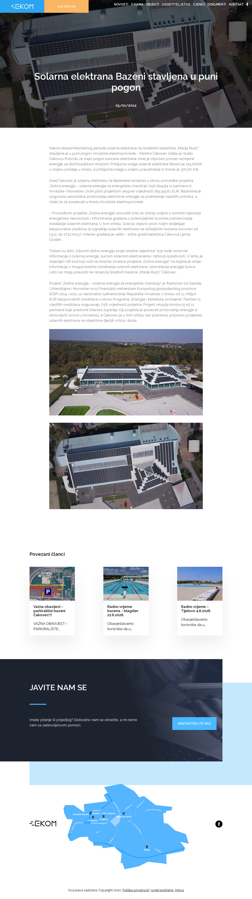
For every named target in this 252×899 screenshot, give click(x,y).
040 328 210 (66, 6)
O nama (137, 4)
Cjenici (199, 4)
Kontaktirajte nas (194, 723)
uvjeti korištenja (162, 890)
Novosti (121, 4)
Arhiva (179, 890)
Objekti (152, 4)
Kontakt (236, 4)
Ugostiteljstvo (176, 4)
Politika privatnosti (135, 890)
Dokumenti (217, 4)
